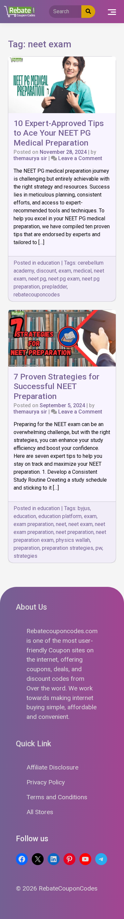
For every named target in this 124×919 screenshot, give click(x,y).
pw (99, 548)
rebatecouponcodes (37, 294)
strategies (25, 556)
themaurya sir (30, 158)
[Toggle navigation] (112, 11)
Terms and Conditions (56, 797)
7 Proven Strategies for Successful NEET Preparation (57, 386)
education (48, 263)
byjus (84, 508)
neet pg (37, 279)
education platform (60, 516)
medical (82, 271)
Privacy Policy (45, 782)
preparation (27, 548)
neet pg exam (64, 279)
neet (61, 524)
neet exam (80, 524)
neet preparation (75, 532)
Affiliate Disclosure (52, 767)
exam (65, 271)
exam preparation (34, 524)
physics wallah (73, 540)
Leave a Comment (80, 158)
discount (46, 271)
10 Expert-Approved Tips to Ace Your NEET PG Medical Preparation (59, 133)
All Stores (39, 812)
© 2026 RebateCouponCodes (57, 888)
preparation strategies (67, 548)
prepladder (54, 287)
